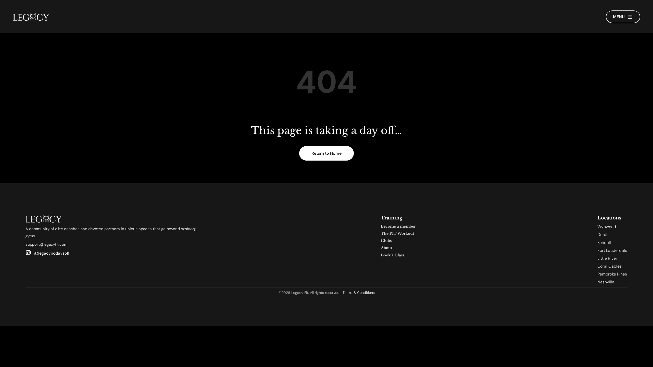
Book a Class (393, 255)
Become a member (398, 226)
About (386, 247)
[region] (326, 85)
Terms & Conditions (359, 292)
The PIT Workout (397, 233)
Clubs (386, 240)
